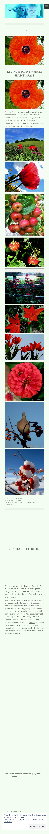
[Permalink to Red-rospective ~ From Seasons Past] (24, 66)
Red (23, 500)
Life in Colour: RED (12, 123)
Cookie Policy (8, 822)
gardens (21, 502)
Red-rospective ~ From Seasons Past (24, 73)
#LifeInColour (14, 502)
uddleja (32, 622)
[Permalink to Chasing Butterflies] (24, 543)
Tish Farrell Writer (29, 502)
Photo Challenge (16, 500)
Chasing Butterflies (24, 549)
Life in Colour (18, 589)
